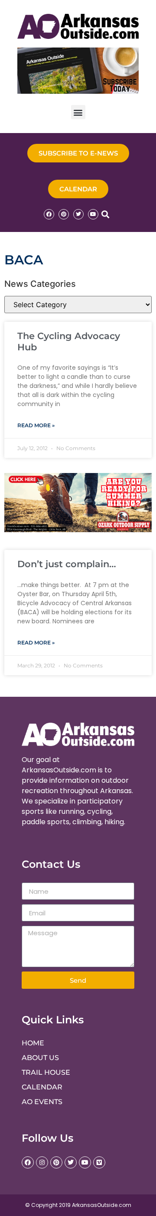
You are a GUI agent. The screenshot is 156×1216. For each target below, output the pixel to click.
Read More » (36, 425)
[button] (78, 112)
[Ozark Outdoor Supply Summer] (78, 529)
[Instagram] (42, 1162)
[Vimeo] (99, 1162)
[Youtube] (93, 214)
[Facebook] (49, 214)
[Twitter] (78, 214)
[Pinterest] (63, 214)
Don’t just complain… (66, 564)
